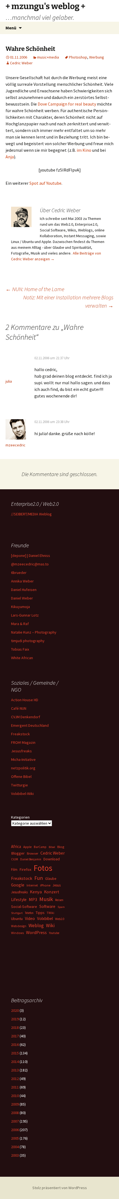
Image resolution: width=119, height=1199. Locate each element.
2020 (15, 1010)
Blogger (18, 853)
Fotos (42, 868)
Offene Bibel (21, 776)
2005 (15, 1138)
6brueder (19, 572)
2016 (15, 1044)
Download (51, 859)
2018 (15, 1027)
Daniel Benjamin (30, 859)
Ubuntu (17, 918)
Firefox (25, 869)
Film (14, 869)
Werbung (96, 57)
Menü (11, 28)
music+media (48, 57)
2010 (15, 1095)
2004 (15, 1146)
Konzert (51, 891)
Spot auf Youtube (45, 183)
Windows (17, 933)
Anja (10, 156)
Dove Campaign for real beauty (67, 104)
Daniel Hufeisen (24, 589)
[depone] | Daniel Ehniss (30, 555)
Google (17, 885)
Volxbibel (45, 918)
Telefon (29, 913)
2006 (15, 1129)
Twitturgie (19, 785)
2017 (15, 1036)
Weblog (36, 925)
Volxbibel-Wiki (22, 793)
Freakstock (20, 733)
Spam (61, 907)
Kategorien (20, 817)
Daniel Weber (22, 598)
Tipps (40, 912)
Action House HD (24, 699)
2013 (15, 1070)
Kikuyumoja (20, 606)
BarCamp (40, 847)
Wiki (50, 925)
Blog (60, 847)
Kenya (36, 891)
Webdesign (18, 926)
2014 (15, 1061)
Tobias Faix (20, 649)
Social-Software (24, 906)
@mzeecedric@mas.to (30, 564)
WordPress (36, 932)
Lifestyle (19, 899)
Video (30, 918)
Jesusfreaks (21, 750)
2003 (15, 1155)
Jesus (57, 885)
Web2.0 (59, 919)
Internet (32, 885)
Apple (27, 847)
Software (47, 906)
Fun (38, 878)
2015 (15, 1053)
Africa (16, 846)
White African (22, 657)
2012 (15, 1078)
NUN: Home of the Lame (35, 289)
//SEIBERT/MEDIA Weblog (31, 514)
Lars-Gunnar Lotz (25, 615)
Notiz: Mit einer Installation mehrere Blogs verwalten (68, 301)
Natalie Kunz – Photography (33, 632)
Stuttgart (17, 913)
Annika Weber (22, 581)
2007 (15, 1121)
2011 (15, 1087)
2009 (15, 1104)
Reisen (59, 900)
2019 (15, 1018)
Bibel (52, 847)
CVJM (14, 859)
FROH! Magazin (23, 742)
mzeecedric (15, 445)
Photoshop (78, 57)
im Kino (84, 150)
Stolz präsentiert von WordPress (59, 1187)
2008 (15, 1112)
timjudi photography (28, 640)
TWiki (50, 913)
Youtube (54, 933)
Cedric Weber (21, 62)
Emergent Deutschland (30, 725)
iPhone (45, 885)
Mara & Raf (20, 623)
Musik (46, 899)
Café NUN (18, 708)
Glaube (50, 878)
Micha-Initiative (23, 759)
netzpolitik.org (23, 768)
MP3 (33, 899)
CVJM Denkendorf (25, 716)
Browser (32, 853)
